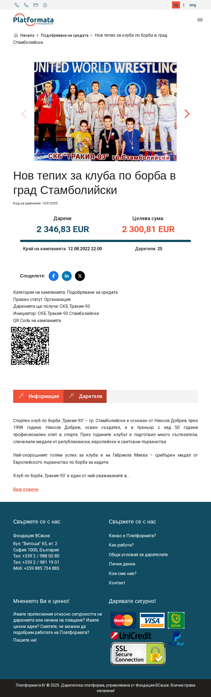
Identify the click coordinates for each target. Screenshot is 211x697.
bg (176, 5)
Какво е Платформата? (132, 535)
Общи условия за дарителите (138, 554)
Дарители (90, 396)
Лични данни (122, 564)
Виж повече (25, 489)
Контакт (117, 582)
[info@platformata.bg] (36, 5)
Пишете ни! (25, 640)
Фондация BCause (31, 535)
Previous (24, 113)
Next (186, 113)
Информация (44, 396)
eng (192, 5)
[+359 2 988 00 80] (17, 5)
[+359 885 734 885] (26, 5)
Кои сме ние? (123, 573)
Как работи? (121, 545)
